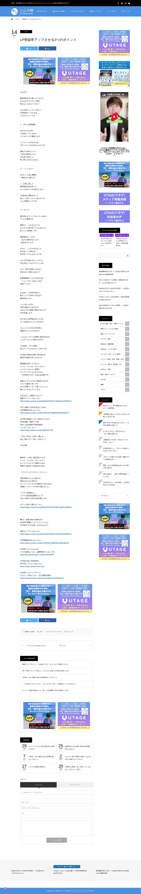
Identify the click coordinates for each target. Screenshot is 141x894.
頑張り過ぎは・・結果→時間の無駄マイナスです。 (116, 475)
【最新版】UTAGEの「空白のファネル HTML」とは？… (115, 441)
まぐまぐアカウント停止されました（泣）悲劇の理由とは (114, 433)
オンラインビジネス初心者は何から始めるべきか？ (41, 747)
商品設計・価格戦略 (114, 344)
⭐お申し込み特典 (59, 11)
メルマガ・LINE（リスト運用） (114, 354)
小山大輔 (31, 631)
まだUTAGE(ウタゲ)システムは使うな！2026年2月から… (106, 242)
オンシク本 (111, 11)
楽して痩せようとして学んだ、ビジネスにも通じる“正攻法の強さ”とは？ (46, 671)
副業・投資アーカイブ (114, 374)
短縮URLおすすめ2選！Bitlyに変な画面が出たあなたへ (77, 747)
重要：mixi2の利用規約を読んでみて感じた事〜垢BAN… (116, 467)
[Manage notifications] (5, 888)
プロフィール (125, 11)
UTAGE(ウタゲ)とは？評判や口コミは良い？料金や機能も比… (122, 242)
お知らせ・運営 (114, 369)
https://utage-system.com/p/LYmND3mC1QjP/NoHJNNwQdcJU (44, 543)
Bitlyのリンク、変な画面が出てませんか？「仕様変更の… (115, 407)
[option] (30, 870)
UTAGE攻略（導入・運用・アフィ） (106, 236)
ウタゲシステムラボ (77, 11)
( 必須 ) (25, 802)
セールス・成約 (114, 339)
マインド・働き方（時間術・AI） (114, 364)
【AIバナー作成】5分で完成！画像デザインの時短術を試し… (116, 458)
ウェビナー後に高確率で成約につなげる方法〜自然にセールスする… (78, 758)
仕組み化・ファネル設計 (114, 349)
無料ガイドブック (96, 11)
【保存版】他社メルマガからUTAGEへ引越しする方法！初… (116, 415)
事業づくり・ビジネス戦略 (114, 329)
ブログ (26, 31)
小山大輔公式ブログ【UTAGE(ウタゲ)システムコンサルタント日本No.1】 (74, 891)
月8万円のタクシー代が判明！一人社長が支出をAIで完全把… (116, 484)
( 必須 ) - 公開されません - (31, 808)
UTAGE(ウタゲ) (41, 11)
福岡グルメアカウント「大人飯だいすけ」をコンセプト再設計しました (45, 664)
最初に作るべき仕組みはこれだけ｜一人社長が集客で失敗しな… (116, 424)
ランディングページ (53, 631)
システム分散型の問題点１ (37, 767)
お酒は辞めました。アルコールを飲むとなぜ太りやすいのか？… (116, 450)
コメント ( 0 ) (38, 784)
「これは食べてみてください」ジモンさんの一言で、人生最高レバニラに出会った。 (49, 684)
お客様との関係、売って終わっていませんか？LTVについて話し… (78, 768)
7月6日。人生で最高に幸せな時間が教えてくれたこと (39, 677)
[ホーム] (12, 19)
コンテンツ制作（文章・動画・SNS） (114, 359)
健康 (114, 384)
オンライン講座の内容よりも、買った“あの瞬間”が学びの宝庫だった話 (45, 690)
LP (60, 631)
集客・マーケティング (114, 334)
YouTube (114, 379)
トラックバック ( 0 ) (75, 784)
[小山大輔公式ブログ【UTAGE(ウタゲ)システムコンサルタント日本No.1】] (26, 11)
